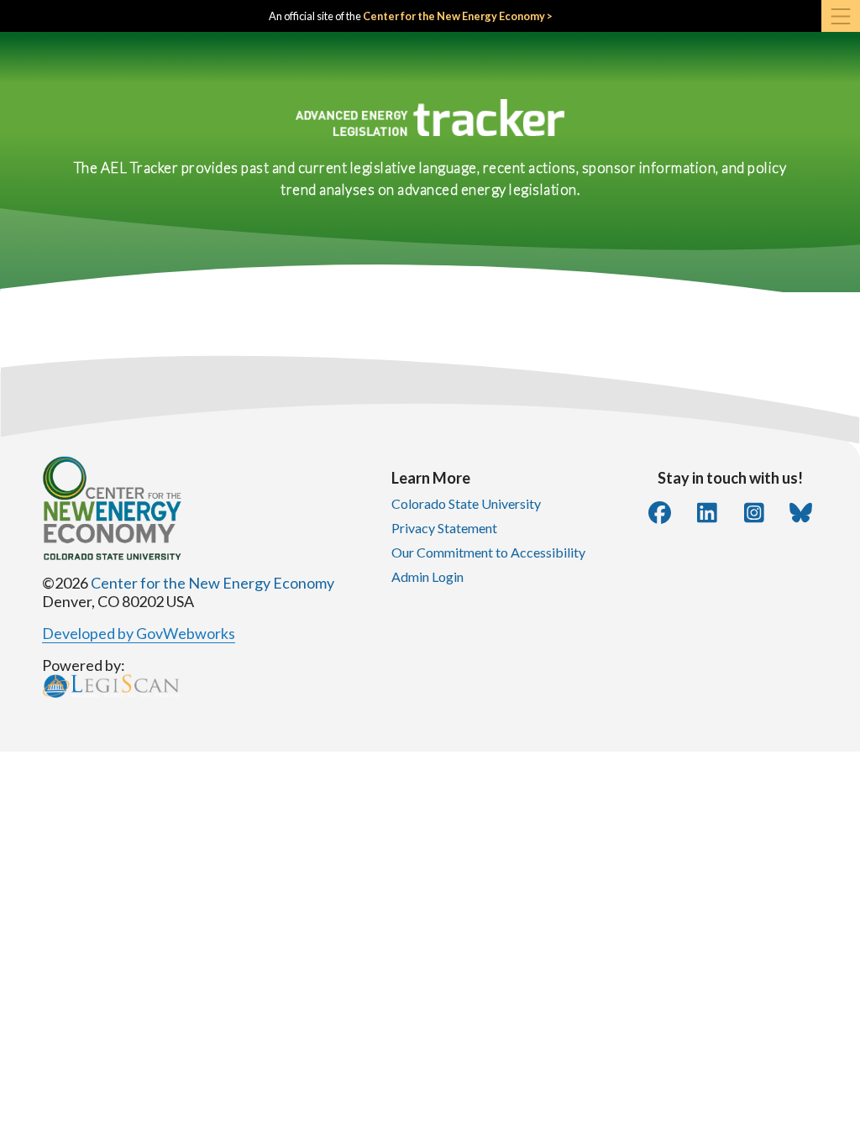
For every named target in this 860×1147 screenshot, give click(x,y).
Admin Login (427, 576)
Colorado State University (466, 503)
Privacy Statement (444, 528)
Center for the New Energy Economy (212, 583)
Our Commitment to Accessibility (488, 552)
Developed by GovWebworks (138, 633)
